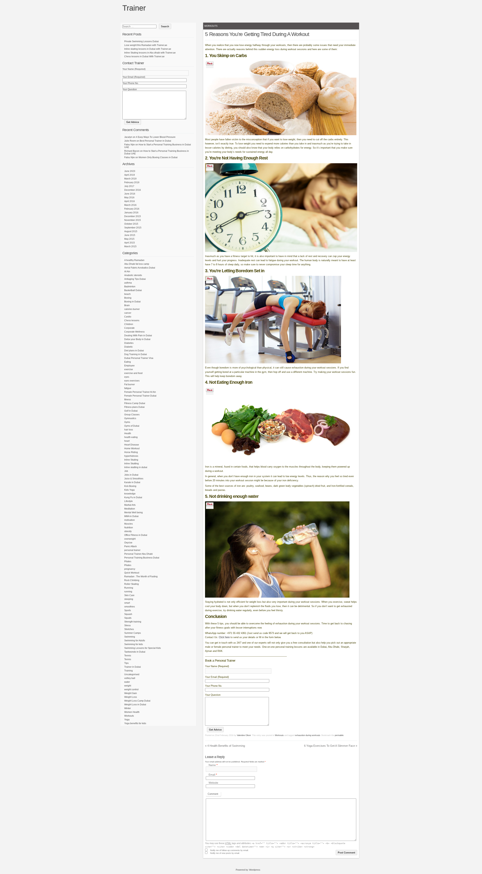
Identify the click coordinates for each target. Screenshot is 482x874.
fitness (127, 399)
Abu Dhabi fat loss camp (136, 264)
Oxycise (128, 542)
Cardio (127, 316)
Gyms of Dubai (131, 426)
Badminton (129, 286)
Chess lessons (131, 320)
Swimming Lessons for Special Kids (142, 648)
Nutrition (128, 527)
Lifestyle (128, 501)
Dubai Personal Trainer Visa (138, 358)
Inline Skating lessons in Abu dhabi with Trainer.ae (150, 52)
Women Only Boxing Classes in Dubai (158, 157)
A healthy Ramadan (134, 260)
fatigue (127, 388)
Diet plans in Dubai (134, 350)
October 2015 (131, 224)
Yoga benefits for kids (135, 723)
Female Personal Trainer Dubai (140, 395)
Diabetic (128, 346)
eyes (126, 377)
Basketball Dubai (133, 290)
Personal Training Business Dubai (141, 557)
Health (127, 433)
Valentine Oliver (244, 735)
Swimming (129, 636)
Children (128, 324)
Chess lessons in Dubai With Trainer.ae (144, 56)
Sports (127, 610)
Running (128, 587)
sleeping (128, 599)
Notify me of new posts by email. (225, 853)
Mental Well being (133, 512)
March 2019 (130, 178)
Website (213, 782)
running (128, 591)
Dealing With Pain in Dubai (138, 335)
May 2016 (129, 197)
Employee (129, 365)
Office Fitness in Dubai (135, 535)
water (127, 682)
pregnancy (129, 569)
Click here (224, 637)
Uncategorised (131, 674)
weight (127, 685)
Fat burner (129, 384)
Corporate (129, 328)
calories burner (132, 309)
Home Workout (132, 448)
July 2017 (129, 186)
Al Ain (127, 271)
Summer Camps (132, 633)
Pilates (127, 561)
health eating (131, 437)
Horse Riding (131, 452)
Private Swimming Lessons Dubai (141, 41)
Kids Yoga (129, 490)
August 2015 (130, 231)
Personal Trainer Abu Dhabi (138, 554)
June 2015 (129, 235)
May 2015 (129, 239)
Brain (127, 305)
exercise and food (133, 373)
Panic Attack (130, 546)
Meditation (129, 508)
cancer (127, 313)
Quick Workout (131, 572)
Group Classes (132, 414)
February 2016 (131, 208)
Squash (128, 614)
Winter (127, 708)
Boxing (127, 298)
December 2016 (132, 190)
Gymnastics (130, 418)
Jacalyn (128, 137)
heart (127, 441)
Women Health (132, 712)
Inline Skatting (131, 463)
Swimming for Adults (134, 640)
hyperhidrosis (131, 456)
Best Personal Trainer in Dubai (155, 141)
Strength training (132, 621)
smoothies (129, 606)
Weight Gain (130, 693)
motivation (129, 520)
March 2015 (130, 246)
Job (126, 471)
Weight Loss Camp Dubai (137, 700)
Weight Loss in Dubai (135, 704)
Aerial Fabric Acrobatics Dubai (139, 267)
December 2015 (132, 216)
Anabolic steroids (133, 275)
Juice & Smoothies (133, 478)
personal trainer (132, 550)
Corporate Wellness (134, 331)
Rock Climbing (131, 580)
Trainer (134, 8)
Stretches (129, 629)
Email (213, 774)
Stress (127, 625)
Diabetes (128, 343)
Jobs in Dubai (131, 475)
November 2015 (132, 220)
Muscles (128, 523)
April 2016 (129, 201)
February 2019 (131, 182)
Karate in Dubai (132, 482)
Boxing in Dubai (132, 301)
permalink (339, 735)
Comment (213, 793)
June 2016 (129, 193)
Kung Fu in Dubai (133, 497)
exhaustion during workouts (307, 735)
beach (127, 294)
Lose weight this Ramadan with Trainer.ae (145, 45)
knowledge (130, 493)
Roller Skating (131, 584)
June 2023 (129, 171)
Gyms (127, 422)
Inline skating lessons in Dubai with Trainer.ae (147, 49)
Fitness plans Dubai (134, 407)
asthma (128, 282)
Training (128, 670)
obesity (128, 531)
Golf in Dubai (131, 411)
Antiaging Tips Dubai (135, 279)
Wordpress (254, 870)
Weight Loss (130, 697)
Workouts (210, 26)
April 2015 (129, 242)
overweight (130, 539)
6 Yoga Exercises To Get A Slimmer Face (330, 745)
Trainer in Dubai (132, 667)
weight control (131, 689)
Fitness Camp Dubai (134, 403)
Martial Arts (130, 505)
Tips (126, 663)
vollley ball (129, 678)
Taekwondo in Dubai (134, 652)
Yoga (127, 719)
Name (213, 764)
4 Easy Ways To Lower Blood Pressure (155, 137)
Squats (127, 618)
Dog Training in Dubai (135, 354)
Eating (127, 362)
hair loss (128, 429)
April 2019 (129, 175)
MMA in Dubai (131, 516)
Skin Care (129, 595)
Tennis (127, 655)
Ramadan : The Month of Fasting (141, 576)
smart (127, 603)
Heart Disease (131, 444)
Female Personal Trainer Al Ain (140, 392)
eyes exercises (132, 380)
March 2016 (130, 205)
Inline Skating (131, 459)
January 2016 (131, 212)
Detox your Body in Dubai (137, 339)
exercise (128, 369)
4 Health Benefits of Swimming (225, 745)
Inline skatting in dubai (135, 467)
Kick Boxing (130, 486)
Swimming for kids (133, 644)
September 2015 (132, 227)
